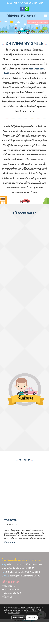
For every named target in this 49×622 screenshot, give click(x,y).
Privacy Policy (37, 610)
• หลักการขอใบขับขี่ (11, 593)
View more (10, 542)
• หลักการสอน (8, 585)
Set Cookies (18, 617)
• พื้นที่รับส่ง (7, 596)
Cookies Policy (13, 612)
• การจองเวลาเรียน (11, 589)
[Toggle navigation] (45, 16)
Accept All (32, 617)
